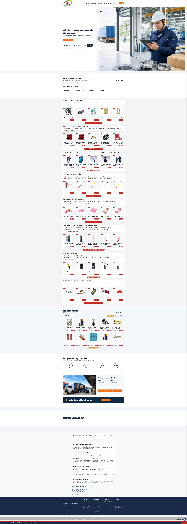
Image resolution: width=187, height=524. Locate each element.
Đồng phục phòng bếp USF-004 (93, 164)
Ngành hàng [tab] (65, 82)
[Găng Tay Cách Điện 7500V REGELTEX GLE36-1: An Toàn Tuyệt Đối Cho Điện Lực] (118, 111)
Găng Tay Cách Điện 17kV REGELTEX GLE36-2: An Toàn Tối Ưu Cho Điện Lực (106, 117)
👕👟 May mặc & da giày (70, 152)
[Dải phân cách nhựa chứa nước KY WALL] (118, 291)
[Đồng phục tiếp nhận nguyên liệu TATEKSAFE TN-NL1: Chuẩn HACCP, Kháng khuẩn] (68, 159)
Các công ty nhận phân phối (118, 505)
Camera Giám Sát (100, 257)
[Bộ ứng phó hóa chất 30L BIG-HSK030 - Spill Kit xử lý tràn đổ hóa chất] (68, 210)
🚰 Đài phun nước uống (74, 130)
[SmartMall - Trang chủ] (67, 3)
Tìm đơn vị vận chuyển (109, 390)
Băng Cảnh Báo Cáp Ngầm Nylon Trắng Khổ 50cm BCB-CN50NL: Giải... (117, 343)
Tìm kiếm (89, 45)
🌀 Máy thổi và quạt (83, 128)
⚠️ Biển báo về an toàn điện (81, 176)
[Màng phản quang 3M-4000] (105, 337)
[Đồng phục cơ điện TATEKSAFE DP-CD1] (118, 159)
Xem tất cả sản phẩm (119, 312)
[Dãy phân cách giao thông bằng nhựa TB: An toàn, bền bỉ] (81, 337)
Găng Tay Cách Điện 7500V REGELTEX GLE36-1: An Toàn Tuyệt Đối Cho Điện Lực (117, 117)
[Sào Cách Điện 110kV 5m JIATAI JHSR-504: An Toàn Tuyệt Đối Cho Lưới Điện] (81, 185)
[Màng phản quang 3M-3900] (81, 322)
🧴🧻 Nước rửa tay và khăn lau (83, 229)
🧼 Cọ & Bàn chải (66, 130)
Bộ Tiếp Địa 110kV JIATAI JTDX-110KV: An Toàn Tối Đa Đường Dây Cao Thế (68, 191)
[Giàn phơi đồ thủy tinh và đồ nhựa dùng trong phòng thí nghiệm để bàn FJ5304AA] (93, 238)
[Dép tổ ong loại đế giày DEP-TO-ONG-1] (69, 322)
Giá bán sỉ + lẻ (117, 506)
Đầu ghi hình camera (77, 257)
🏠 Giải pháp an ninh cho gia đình (86, 255)
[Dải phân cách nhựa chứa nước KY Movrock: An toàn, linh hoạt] (106, 291)
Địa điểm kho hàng (117, 509)
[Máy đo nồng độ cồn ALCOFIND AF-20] (81, 266)
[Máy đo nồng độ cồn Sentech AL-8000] (93, 266)
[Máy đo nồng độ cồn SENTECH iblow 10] (68, 266)
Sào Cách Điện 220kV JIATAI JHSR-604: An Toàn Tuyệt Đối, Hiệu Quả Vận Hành (93, 191)
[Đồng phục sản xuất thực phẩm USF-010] (106, 159)
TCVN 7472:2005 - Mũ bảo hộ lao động (78, 490)
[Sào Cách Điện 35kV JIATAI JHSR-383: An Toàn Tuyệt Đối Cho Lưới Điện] (106, 185)
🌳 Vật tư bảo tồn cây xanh (93, 227)
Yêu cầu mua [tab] (77, 82)
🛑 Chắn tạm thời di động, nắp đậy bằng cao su (110, 176)
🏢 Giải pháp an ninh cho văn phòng (98, 255)
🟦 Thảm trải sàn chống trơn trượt (98, 128)
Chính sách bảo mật (96, 501)
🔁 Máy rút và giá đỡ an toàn (110, 128)
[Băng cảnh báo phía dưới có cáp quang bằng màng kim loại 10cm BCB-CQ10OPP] (81, 291)
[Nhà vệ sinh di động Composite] (68, 238)
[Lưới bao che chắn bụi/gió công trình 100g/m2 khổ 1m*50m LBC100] (93, 337)
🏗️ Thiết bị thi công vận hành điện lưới (80, 178)
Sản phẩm (88, 3)
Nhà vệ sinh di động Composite (68, 243)
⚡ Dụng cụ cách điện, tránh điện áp (69, 176)
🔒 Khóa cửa (107, 257)
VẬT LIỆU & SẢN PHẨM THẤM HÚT (80, 201)
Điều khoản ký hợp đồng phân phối (119, 508)
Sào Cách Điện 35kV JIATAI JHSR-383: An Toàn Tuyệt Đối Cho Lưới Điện (105, 191)
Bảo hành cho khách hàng (107, 506)
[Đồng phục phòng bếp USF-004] (93, 159)
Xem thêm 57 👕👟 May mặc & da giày (93, 170)
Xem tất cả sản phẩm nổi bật (93, 348)
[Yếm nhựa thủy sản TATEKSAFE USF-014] (81, 159)
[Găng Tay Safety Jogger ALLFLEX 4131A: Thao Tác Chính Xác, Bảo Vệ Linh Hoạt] (81, 111)
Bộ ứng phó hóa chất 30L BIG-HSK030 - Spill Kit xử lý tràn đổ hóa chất (68, 216)
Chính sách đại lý (96, 512)
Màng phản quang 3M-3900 (80, 327)
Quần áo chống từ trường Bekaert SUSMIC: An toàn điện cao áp (68, 117)
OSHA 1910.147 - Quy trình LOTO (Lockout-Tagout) (80, 489)
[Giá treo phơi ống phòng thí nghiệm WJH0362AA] (81, 238)
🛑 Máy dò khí (119, 128)
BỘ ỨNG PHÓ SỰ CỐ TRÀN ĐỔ (68, 201)
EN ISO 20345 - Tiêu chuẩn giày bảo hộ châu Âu (79, 491)
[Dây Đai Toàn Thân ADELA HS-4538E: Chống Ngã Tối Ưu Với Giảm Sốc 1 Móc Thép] (93, 111)
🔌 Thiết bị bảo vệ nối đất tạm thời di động (94, 176)
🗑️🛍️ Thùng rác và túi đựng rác (94, 229)
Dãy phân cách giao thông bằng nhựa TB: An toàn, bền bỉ (81, 342)
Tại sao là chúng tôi (85, 502)
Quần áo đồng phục (104, 152)
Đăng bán (121, 3)
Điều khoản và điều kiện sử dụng (108, 503)
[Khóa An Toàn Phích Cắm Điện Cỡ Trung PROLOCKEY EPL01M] (68, 137)
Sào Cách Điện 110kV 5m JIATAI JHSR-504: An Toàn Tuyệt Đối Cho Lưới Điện (81, 191)
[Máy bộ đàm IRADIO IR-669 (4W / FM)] (118, 266)
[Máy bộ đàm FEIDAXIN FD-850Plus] (106, 266)
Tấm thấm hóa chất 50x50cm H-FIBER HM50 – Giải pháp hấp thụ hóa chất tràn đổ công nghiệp (106, 216)
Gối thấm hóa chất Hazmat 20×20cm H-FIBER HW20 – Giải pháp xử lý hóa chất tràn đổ (93, 216)
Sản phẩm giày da (120, 152)
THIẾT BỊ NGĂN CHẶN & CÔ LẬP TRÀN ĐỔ (109, 201)
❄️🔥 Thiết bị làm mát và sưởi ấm (82, 227)
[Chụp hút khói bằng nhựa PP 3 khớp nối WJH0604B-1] (106, 238)
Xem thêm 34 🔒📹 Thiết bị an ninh (93, 277)
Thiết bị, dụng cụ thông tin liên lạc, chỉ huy (70, 259)
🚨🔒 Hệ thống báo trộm (68, 255)
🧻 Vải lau (89, 128)
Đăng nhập (116, 3)
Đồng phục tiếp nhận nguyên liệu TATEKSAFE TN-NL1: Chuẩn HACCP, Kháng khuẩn (69, 165)
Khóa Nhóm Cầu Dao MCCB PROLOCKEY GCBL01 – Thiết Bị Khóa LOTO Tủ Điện (93, 143)
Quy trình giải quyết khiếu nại (97, 511)
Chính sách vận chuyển (97, 502)
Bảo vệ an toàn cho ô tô (117, 255)
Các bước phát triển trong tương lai (87, 509)
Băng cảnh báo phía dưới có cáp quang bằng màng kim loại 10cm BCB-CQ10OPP (81, 298)
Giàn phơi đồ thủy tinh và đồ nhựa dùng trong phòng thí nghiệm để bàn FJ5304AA (92, 244)
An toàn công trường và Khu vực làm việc (77, 281)
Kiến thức (109, 3)
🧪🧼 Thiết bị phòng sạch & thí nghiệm (70, 229)
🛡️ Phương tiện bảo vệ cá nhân (73, 101)
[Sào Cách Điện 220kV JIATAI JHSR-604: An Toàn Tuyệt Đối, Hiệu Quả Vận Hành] (93, 185)
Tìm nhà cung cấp (78, 39)
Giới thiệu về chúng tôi (86, 501)
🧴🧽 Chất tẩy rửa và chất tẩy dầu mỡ (105, 227)
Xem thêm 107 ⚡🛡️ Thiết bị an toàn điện (93, 196)
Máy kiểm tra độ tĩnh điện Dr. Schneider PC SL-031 (92, 328)
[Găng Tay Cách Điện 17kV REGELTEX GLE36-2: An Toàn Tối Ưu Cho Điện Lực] (106, 111)
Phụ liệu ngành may (112, 152)
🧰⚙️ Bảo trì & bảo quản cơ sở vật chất (76, 126)
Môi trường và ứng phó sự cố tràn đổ (75, 200)
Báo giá (72, 145)
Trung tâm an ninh (109, 255)
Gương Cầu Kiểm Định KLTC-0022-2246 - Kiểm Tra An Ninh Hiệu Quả (68, 298)
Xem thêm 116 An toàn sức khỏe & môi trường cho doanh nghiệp (93, 249)
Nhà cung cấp (93, 3)
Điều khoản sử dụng (96, 507)
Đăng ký (116, 501)
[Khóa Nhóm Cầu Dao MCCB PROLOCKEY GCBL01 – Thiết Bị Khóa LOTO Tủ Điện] (93, 137)
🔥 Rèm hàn (82, 130)
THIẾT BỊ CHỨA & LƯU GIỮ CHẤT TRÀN (83, 203)
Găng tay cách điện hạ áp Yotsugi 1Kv (68, 342)
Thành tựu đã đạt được (86, 507)
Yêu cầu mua (100, 3)
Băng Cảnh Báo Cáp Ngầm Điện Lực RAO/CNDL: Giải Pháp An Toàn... (117, 328)
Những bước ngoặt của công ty (87, 506)
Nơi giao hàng (112, 380)
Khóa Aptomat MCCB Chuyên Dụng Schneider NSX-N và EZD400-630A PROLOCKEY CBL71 (106, 143)
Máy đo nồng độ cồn (86, 257)
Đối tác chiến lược (85, 505)
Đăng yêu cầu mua (67, 39)
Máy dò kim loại (93, 257)
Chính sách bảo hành (96, 506)
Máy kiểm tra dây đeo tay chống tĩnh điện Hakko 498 (105, 328)
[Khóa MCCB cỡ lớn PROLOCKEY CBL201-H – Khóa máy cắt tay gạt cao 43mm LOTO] (118, 137)
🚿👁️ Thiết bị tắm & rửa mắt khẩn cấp (97, 203)
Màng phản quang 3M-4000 (104, 342)
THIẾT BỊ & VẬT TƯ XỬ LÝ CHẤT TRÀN (69, 203)
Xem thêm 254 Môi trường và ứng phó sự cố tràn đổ (93, 221)
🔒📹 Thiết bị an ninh (70, 253)
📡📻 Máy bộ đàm (76, 255)
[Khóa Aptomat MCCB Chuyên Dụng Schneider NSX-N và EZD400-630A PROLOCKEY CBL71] (106, 137)
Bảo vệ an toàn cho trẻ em (68, 257)
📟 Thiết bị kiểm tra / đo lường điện (105, 178)
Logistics (105, 3)
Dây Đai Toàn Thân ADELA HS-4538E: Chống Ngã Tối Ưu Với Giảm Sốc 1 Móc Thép (93, 117)
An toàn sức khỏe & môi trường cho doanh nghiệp (80, 225)
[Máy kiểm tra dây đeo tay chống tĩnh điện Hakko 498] (105, 322)
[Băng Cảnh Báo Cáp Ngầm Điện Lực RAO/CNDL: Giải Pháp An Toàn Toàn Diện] (117, 322)
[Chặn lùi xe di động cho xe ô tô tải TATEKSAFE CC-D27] (93, 291)
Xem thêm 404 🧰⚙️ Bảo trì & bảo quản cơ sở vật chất (93, 148)
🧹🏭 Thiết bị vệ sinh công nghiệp (69, 227)
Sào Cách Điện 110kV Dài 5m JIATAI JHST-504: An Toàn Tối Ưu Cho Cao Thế (118, 191)
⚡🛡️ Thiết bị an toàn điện (72, 174)
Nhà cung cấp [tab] (71, 82)
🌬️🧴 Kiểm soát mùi (104, 229)
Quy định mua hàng (96, 508)
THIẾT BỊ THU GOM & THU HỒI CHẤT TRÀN (94, 201)
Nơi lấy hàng (99, 380)
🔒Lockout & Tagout (67, 128)
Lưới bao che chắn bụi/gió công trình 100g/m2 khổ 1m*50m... (93, 342)
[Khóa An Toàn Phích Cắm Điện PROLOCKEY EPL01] (81, 137)
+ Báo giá (72, 330)
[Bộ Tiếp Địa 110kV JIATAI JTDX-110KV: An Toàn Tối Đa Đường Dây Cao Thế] (68, 185)
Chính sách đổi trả (96, 505)
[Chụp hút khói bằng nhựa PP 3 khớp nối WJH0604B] (118, 238)
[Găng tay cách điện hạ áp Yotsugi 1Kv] (69, 337)
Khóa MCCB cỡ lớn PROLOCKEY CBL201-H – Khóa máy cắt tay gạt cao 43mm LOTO (118, 143)
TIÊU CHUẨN (64, 499)
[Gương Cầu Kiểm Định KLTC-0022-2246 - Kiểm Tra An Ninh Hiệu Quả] (68, 291)
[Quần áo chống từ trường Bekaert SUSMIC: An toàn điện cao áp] (68, 111)
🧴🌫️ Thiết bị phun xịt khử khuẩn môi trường (71, 231)
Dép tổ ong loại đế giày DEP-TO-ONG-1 (69, 328)
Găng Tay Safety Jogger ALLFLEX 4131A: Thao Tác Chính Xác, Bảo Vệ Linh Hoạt (81, 117)
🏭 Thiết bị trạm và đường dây (93, 178)
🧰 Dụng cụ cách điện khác (68, 178)
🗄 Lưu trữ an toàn (75, 128)
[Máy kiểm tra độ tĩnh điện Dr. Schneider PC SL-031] (93, 322)
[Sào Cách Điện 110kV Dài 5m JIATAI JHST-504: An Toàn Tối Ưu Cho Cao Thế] (118, 185)
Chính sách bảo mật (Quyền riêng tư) (108, 502)
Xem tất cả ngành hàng (119, 80)
